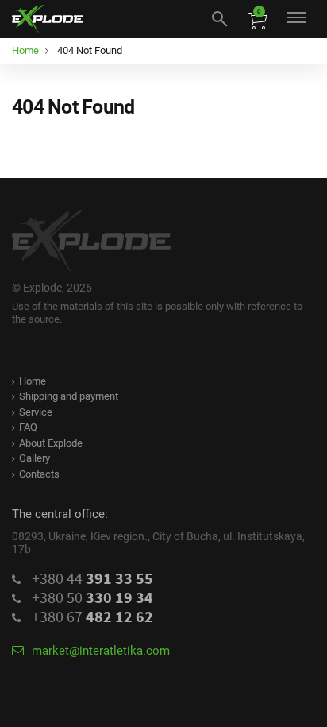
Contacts (39, 474)
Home (32, 381)
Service (35, 412)
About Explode (51, 443)
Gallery (34, 458)
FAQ (28, 427)
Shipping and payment (68, 396)
